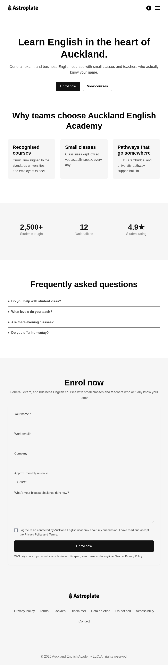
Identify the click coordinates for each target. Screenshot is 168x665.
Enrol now (68, 86)
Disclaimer (78, 611)
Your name (22, 414)
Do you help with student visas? (36, 301)
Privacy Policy (33, 534)
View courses (97, 86)
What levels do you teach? (31, 311)
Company (20, 453)
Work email (23, 433)
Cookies (59, 611)
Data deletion (100, 611)
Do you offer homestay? (30, 332)
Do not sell (123, 611)
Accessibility (145, 611)
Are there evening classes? (32, 322)
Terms (53, 534)
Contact (84, 621)
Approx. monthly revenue (31, 473)
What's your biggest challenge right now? (41, 492)
